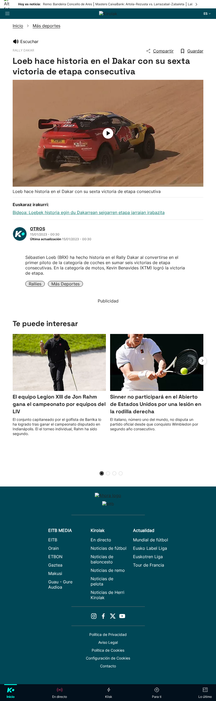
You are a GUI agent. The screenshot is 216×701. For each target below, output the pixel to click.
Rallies (35, 283)
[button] (202, 361)
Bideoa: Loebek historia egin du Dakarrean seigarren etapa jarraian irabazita (89, 212)
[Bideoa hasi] (108, 133)
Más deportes (65, 283)
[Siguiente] (196, 4)
